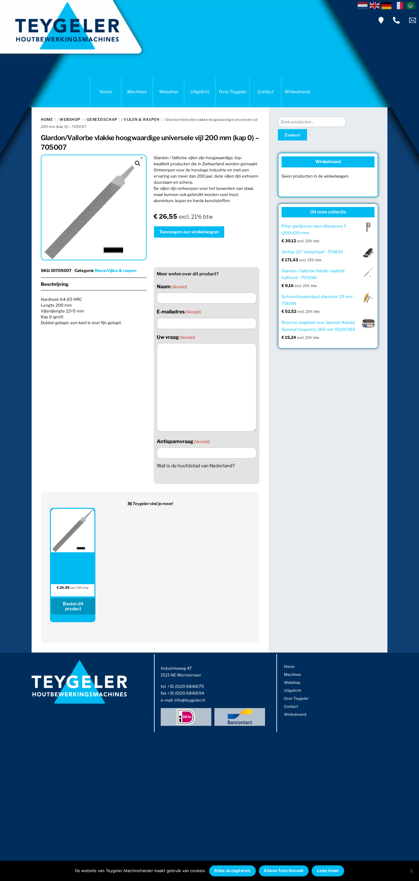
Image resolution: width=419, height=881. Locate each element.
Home (106, 91)
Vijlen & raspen (141, 119)
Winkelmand (297, 91)
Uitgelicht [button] (199, 91)
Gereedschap (102, 119)
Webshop (168, 91)
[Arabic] (411, 4)
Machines (137, 91)
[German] (388, 4)
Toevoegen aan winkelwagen (189, 231)
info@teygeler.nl (189, 700)
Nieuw (101, 270)
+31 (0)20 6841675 (185, 686)
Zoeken (292, 134)
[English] (376, 4)
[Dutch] (364, 4)
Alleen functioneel (283, 870)
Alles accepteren (232, 870)
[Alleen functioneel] (411, 871)
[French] (400, 4)
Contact (266, 91)
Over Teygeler (233, 91)
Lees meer (328, 870)
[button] (137, 163)
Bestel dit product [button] (73, 606)
